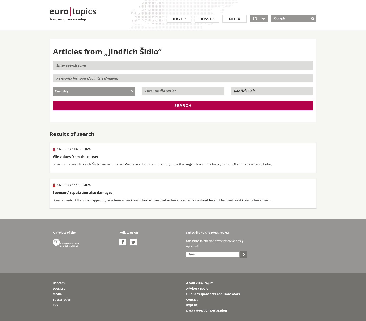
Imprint (191, 305)
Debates (179, 19)
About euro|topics (200, 283)
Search (183, 105)
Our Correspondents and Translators (213, 294)
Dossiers (59, 288)
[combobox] (94, 91)
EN (259, 18)
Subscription (62, 299)
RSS (55, 305)
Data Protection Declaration (206, 310)
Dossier (207, 19)
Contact (192, 299)
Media (234, 19)
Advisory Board (197, 288)
